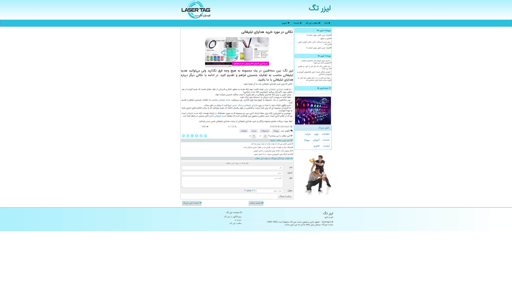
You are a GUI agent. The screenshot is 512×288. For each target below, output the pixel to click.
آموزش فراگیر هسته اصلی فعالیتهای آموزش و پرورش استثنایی (313, 73)
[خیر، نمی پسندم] (254, 136)
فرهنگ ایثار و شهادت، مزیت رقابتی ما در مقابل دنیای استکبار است (267, 147)
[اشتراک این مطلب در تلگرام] (201, 136)
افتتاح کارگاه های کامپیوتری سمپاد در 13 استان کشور (273, 154)
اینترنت (326, 146)
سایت (253, 131)
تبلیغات (244, 131)
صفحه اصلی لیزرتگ (191, 203)
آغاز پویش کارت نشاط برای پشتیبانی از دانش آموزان (273, 150)
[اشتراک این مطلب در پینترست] (205, 136)
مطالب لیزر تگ (312, 23)
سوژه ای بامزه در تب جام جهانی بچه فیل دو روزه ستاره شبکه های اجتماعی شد (314, 79)
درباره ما (238, 220)
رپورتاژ (307, 140)
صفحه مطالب (255, 203)
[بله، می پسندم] (265, 136)
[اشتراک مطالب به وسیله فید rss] (183, 136)
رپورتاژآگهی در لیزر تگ (232, 216)
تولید (316, 134)
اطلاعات (325, 134)
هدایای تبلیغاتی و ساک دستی (245, 105)
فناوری (316, 146)
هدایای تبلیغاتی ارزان (273, 89)
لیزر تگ (320, 8)
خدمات (296, 23)
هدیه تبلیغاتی (224, 100)
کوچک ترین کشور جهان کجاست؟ (318, 35)
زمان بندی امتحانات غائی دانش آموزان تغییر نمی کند (314, 43)
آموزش (285, 23)
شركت (308, 134)
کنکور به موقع (325, 38)
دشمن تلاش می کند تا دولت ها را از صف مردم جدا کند (271, 144)
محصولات (265, 131)
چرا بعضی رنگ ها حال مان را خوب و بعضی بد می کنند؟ (314, 67)
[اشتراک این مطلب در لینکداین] (188, 136)
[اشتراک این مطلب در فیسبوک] (197, 136)
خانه (326, 23)
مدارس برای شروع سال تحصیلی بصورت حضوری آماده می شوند (315, 61)
